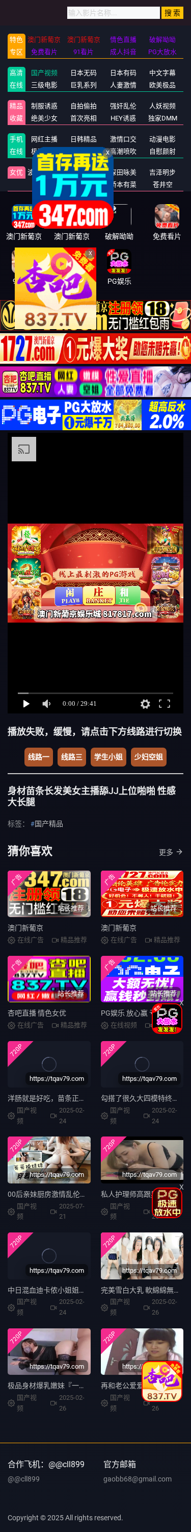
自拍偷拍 (83, 106)
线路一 (38, 757)
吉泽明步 (162, 172)
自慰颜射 (162, 151)
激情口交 (123, 139)
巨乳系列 (83, 85)
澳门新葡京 (25, 928)
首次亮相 (83, 118)
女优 (16, 172)
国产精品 (49, 824)
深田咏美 (123, 172)
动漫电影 (162, 139)
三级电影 (44, 85)
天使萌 (84, 172)
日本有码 (123, 73)
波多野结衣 (44, 172)
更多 (166, 852)
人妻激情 (123, 85)
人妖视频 (162, 106)
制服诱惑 (44, 106)
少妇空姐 (148, 757)
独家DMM (162, 118)
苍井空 (163, 184)
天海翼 (44, 184)
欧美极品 (162, 85)
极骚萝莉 (44, 151)
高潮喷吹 (123, 151)
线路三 (72, 757)
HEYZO (83, 151)
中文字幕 (162, 73)
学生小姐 (108, 757)
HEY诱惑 (123, 118)
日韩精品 (83, 139)
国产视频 (44, 73)
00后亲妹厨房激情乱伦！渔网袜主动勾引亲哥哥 (83, 1194)
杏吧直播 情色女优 (37, 1013)
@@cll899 (24, 1479)
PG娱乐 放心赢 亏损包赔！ (143, 1013)
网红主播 (44, 139)
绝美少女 (44, 118)
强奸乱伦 (123, 106)
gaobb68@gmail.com (137, 1479)
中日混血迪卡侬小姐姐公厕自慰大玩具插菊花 (79, 1290)
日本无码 (83, 73)
